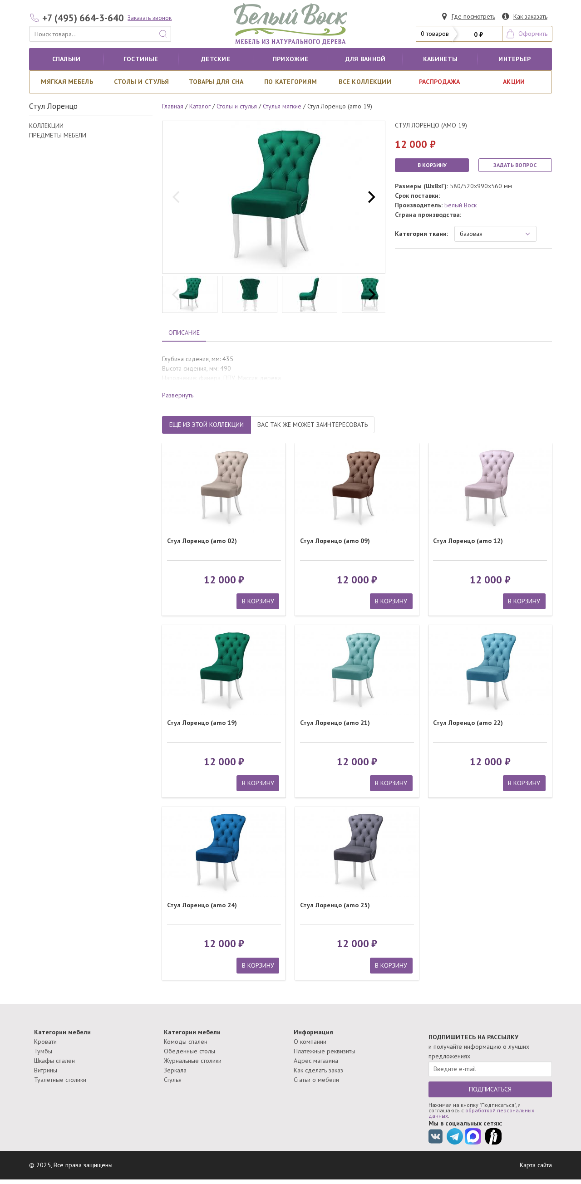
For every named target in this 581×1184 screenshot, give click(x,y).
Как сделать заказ (318, 1070)
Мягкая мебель (67, 82)
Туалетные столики (60, 1080)
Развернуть (177, 395)
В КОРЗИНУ (432, 164)
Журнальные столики (193, 1061)
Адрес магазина (316, 1061)
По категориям (290, 82)
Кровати (45, 1041)
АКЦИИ (514, 82)
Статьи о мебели (316, 1080)
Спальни (66, 59)
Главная (172, 106)
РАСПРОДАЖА (439, 82)
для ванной (365, 59)
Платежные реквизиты (324, 1051)
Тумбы (43, 1051)
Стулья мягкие (282, 106)
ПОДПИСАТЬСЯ (490, 1089)
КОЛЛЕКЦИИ (46, 126)
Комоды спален (185, 1041)
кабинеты (440, 59)
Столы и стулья (141, 82)
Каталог (200, 106)
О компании (310, 1041)
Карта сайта (536, 1165)
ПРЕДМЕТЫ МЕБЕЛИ (57, 135)
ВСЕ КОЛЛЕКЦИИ (365, 82)
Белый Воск (460, 205)
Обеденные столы (189, 1051)
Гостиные (140, 59)
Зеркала (175, 1070)
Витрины (45, 1070)
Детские (215, 59)
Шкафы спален (54, 1061)
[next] (370, 197)
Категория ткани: (421, 234)
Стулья (173, 1080)
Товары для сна (216, 82)
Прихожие (290, 59)
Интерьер (514, 59)
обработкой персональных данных (481, 1113)
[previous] (177, 197)
